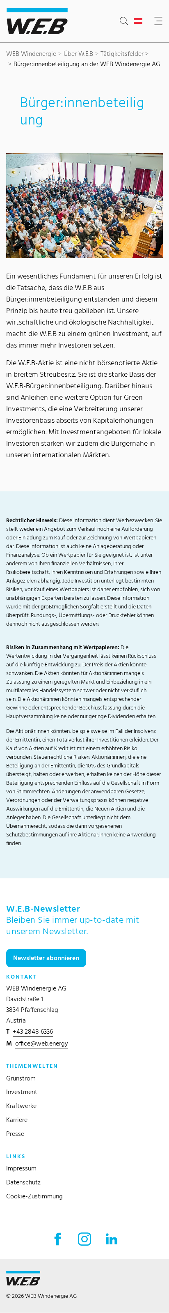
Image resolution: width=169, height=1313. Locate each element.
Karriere (16, 1120)
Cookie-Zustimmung (34, 1196)
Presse (15, 1134)
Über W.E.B (78, 54)
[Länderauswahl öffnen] (140, 21)
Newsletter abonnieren (46, 958)
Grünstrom (21, 1078)
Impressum (21, 1168)
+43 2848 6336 (33, 1031)
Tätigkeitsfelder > (124, 54)
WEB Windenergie (31, 54)
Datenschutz (23, 1182)
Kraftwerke (21, 1106)
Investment (21, 1092)
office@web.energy (41, 1043)
